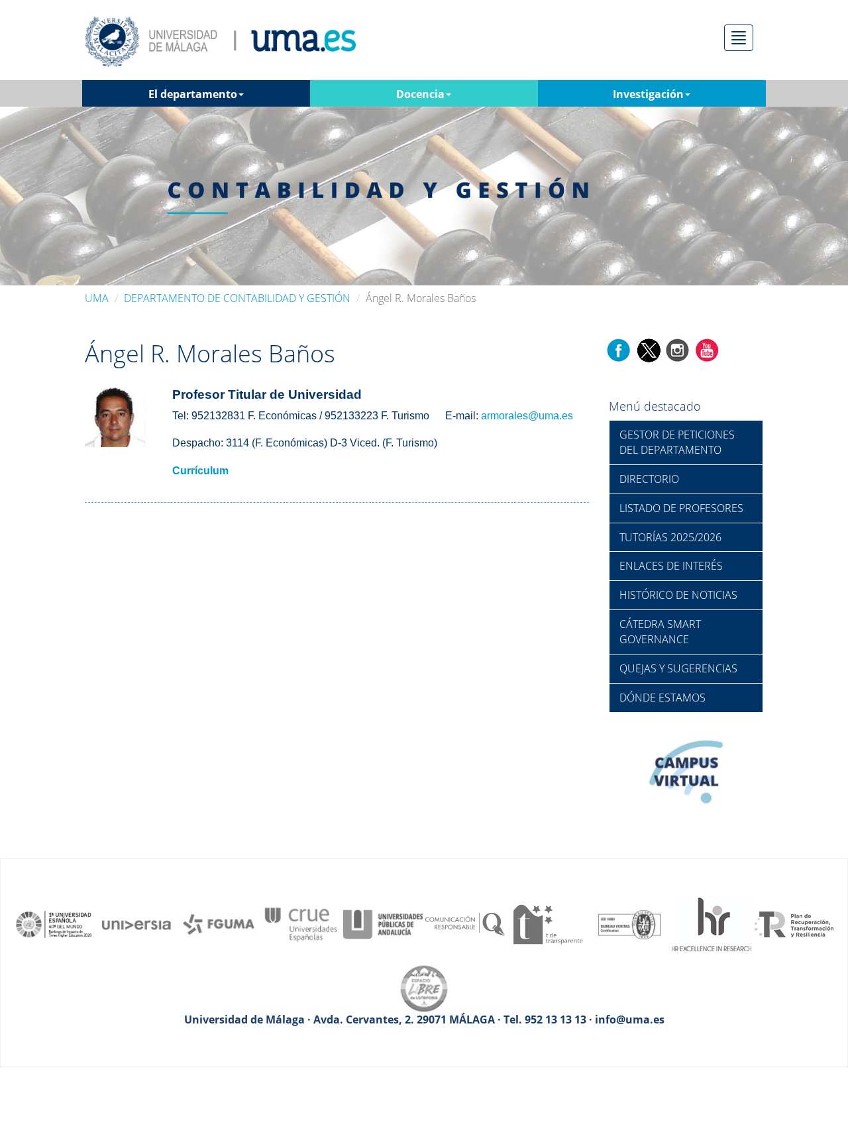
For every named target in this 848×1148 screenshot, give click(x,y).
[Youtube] (707, 349)
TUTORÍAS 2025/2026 (670, 537)
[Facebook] (619, 349)
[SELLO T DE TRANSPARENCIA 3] (547, 923)
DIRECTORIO (649, 479)
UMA (97, 298)
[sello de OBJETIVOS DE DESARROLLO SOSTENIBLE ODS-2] (54, 923)
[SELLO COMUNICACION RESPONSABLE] (465, 923)
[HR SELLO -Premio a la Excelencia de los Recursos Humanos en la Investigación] (711, 923)
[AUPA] (383, 923)
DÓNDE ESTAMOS (662, 697)
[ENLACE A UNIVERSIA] (136, 923)
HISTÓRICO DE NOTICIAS (678, 595)
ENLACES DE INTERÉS (671, 565)
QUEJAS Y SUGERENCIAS (678, 668)
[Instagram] (677, 349)
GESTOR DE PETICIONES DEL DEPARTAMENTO (677, 442)
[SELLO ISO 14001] (629, 923)
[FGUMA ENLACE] (218, 923)
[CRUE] (301, 923)
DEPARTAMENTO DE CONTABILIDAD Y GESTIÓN (237, 298)
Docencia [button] (420, 94)
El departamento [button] (192, 94)
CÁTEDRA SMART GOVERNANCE (660, 632)
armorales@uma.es (527, 415)
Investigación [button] (648, 94)
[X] (648, 349)
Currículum (200, 470)
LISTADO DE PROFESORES (681, 508)
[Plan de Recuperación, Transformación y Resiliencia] (793, 923)
